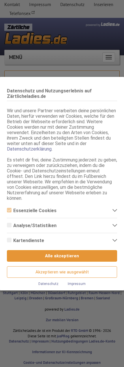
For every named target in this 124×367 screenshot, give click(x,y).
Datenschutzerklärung (29, 149)
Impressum (77, 284)
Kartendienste (28, 240)
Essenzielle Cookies (35, 210)
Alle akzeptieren (62, 255)
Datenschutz (48, 284)
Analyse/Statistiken (35, 225)
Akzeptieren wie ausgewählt (62, 272)
